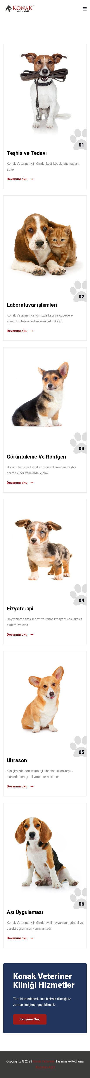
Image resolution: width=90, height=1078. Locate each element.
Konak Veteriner (44, 1061)
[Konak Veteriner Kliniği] (20, 9)
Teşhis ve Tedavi (27, 153)
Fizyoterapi (20, 609)
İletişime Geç (30, 1019)
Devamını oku (17, 179)
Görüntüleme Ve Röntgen (36, 457)
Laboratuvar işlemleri (32, 305)
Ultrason (17, 760)
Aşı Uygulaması (25, 912)
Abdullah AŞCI (45, 1067)
